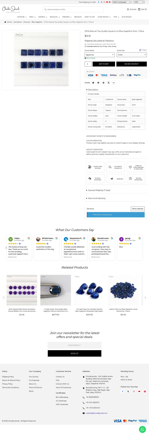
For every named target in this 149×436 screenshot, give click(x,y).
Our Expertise (34, 380)
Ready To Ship (90, 17)
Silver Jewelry (103, 17)
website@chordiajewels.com (97, 413)
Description (93, 90)
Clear (144, 50)
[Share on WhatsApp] (93, 83)
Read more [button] (12, 257)
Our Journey (33, 377)
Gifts (115, 17)
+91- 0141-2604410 (93, 408)
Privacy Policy (7, 384)
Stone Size (121, 50)
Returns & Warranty (96, 198)
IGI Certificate (61, 401)
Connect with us (62, 384)
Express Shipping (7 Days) (99, 190)
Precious (26, 22)
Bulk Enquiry (127, 17)
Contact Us (60, 377)
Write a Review (137, 209)
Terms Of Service (35, 388)
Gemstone (21, 17)
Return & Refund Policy (11, 380)
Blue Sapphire (37, 22)
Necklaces (54, 17)
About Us (32, 384)
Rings (31, 17)
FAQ (57, 380)
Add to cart (104, 64)
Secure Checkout (132, 64)
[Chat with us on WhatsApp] (142, 429)
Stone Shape (89, 50)
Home (9, 22)
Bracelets (78, 17)
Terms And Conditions (10, 388)
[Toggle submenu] (26, 17)
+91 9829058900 (92, 397)
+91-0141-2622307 (92, 402)
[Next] (145, 297)
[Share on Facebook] (98, 83)
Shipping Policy (8, 377)
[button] (6, 247)
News (31, 391)
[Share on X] (109, 83)
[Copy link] (114, 83)
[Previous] (4, 297)
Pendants (66, 17)
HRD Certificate (62, 404)
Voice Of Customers (63, 388)
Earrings (41, 17)
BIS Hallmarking (62, 397)
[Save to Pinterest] (103, 83)
